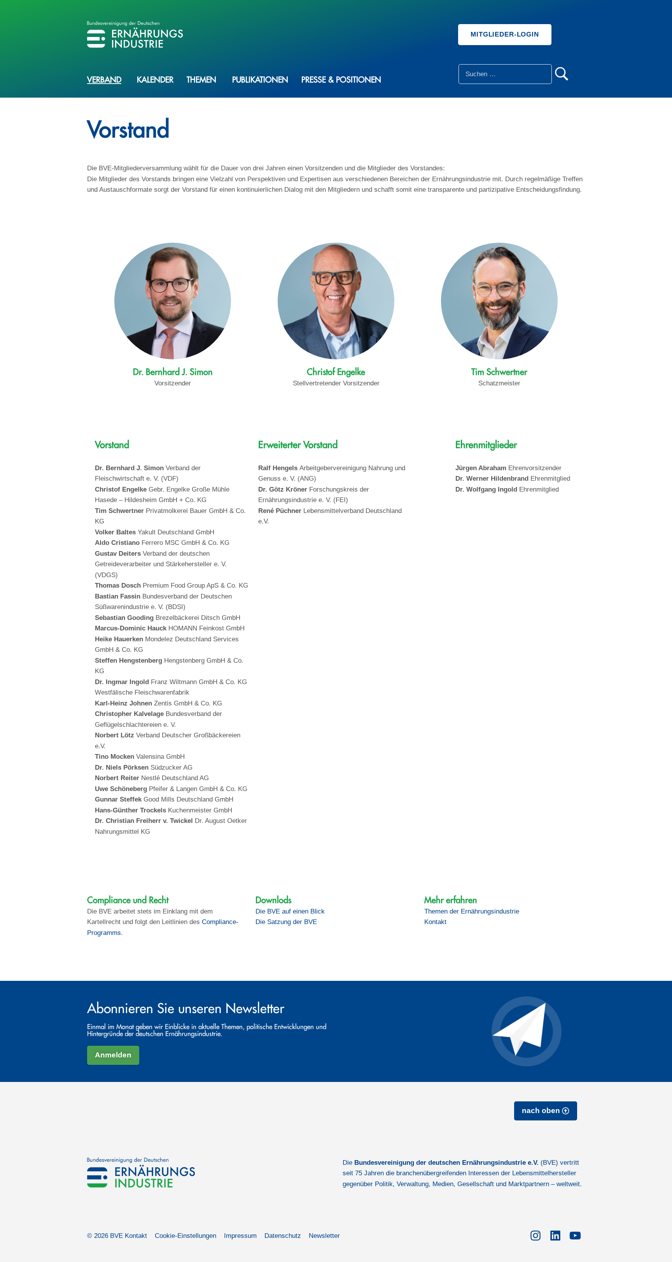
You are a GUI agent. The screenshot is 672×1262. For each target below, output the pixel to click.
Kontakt (435, 922)
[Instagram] (535, 1234)
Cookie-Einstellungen (185, 1235)
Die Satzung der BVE (286, 922)
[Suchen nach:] (505, 74)
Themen (201, 80)
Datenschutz (282, 1235)
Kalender (155, 80)
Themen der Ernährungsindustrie (471, 911)
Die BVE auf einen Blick (290, 911)
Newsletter (324, 1235)
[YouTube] (575, 1234)
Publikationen (260, 80)
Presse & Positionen (341, 80)
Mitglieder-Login (505, 34)
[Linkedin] (555, 1234)
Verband (104, 80)
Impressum (240, 1235)
